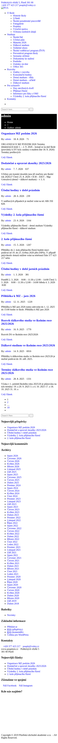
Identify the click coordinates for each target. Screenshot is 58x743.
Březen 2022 (13, 539)
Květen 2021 (13, 563)
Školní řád (18, 37)
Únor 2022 (12, 541)
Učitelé (16, 18)
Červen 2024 (13, 490)
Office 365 (18, 66)
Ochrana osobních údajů (24, 31)
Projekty (17, 26)
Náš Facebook (10, 685)
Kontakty (11, 99)
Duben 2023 (13, 515)
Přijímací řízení (20, 91)
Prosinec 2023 (14, 498)
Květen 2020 (13, 593)
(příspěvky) (15, 629)
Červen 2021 (13, 560)
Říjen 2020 (12, 582)
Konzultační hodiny (22, 74)
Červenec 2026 (14, 458)
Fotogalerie (18, 23)
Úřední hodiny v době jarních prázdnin (25, 268)
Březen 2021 (13, 568)
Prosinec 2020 (14, 576)
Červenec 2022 (14, 528)
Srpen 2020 (12, 584)
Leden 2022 (12, 544)
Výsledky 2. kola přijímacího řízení (29, 96)
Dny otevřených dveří (23, 88)
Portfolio (17, 61)
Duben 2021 (13, 566)
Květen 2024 (13, 493)
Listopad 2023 (14, 501)
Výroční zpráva (20, 29)
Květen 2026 (13, 464)
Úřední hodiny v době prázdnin (20, 190)
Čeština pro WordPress (18, 635)
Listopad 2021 (14, 550)
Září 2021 (11, 552)
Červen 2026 (13, 461)
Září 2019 (11, 601)
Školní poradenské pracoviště (27, 21)
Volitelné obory (20, 48)
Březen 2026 (13, 466)
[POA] (4, 8)
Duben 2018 (13, 603)
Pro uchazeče (13, 85)
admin (8, 139)
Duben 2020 (13, 595)
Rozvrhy (11, 69)
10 (8, 407)
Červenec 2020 (14, 587)
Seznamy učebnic (21, 56)
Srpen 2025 (12, 474)
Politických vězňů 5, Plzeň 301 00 (17, 2)
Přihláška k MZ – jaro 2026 (18, 295)
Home (10, 122)
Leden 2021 (12, 574)
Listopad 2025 (14, 469)
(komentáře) (15, 632)
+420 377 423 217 (10, 5)
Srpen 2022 (12, 525)
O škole (10, 13)
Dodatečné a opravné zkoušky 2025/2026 (26, 163)
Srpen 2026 (12, 455)
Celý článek (6, 157)
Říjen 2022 (12, 523)
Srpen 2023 (12, 507)
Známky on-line (20, 64)
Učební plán (19, 40)
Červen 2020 (13, 590)
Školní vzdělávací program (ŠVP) (29, 50)
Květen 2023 (13, 512)
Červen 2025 (13, 480)
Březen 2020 (13, 598)
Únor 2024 (12, 496)
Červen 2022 (13, 531)
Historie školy (19, 15)
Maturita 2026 (19, 42)
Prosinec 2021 (14, 547)
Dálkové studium (21, 45)
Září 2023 (11, 504)
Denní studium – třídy (23, 77)
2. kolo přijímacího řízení (16, 239)
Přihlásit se (12, 626)
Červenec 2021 (14, 558)
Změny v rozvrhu (21, 72)
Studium (11, 34)
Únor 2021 (12, 571)
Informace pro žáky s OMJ (25, 93)
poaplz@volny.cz (27, 5)
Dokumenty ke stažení (23, 58)
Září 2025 (11, 472)
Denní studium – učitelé (24, 80)
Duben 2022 (13, 536)
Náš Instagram (25, 685)
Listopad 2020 (14, 579)
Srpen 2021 (12, 555)
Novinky (11, 615)
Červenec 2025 (14, 477)
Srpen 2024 (12, 488)
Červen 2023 (13, 509)
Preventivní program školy (25, 53)
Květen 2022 (13, 533)
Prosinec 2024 (14, 485)
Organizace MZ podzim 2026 (19, 133)
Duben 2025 (13, 482)
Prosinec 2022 (14, 517)
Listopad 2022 (14, 520)
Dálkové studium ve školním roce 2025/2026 (28, 345)
